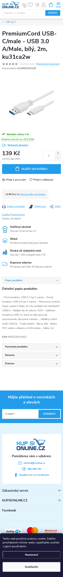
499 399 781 (34, 469)
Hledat (52, 13)
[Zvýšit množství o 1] (58, 153)
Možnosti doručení (18, 145)
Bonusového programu (33, 194)
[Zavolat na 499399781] (37, 5)
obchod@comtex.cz (34, 463)
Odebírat (49, 414)
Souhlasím (31, 567)
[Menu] (58, 4)
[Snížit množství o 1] (58, 158)
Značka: (13, 214)
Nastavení (31, 555)
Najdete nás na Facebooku (34, 475)
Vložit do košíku (34, 169)
